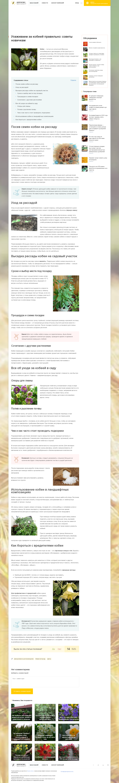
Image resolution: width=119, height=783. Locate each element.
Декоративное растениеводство (24, 659)
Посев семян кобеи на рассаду (27, 84)
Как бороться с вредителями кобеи (28, 120)
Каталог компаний (57, 3)
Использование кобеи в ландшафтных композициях (34, 116)
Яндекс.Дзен (30, 771)
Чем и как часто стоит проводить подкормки (33, 113)
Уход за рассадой (22, 87)
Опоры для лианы (23, 106)
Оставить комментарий (22, 691)
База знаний (34, 3)
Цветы (49, 659)
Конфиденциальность (67, 771)
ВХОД (77, 3)
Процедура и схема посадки (27, 96)
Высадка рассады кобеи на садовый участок (32, 90)
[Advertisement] (59, 19)
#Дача (99, 2)
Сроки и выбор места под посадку (29, 93)
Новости (45, 3)
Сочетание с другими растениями (29, 100)
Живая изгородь (40, 659)
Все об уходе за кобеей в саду (27, 103)
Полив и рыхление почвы (26, 109)
